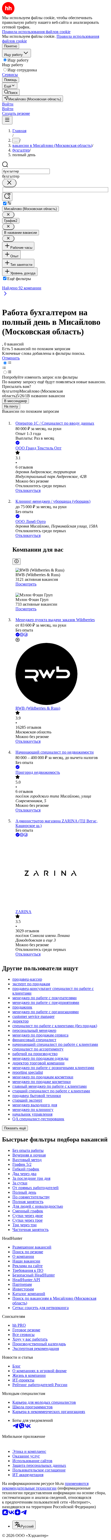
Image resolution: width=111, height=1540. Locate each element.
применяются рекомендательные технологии (45, 1485)
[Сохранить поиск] (7, 196)
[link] (11, 92)
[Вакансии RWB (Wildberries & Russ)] (60, 674)
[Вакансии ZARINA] (60, 874)
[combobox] (26, 171)
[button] (7, 104)
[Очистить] (9, 183)
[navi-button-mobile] (7, 120)
